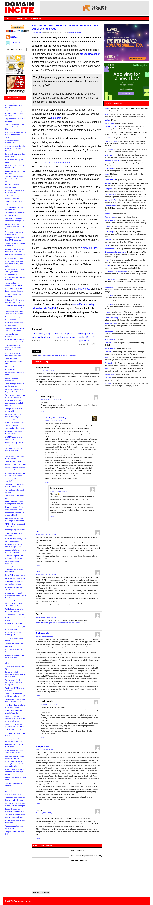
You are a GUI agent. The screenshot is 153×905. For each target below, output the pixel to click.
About (9, 18)
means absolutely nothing (57, 162)
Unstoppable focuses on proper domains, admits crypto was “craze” (13, 603)
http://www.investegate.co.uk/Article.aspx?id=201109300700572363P (61, 623)
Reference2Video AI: (112, 160)
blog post (56, 118)
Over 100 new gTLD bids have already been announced (14, 450)
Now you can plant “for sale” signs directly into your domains (15, 148)
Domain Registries (74, 32)
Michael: (108, 120)
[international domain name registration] (15, 73)
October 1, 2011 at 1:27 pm (53, 420)
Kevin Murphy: (110, 168)
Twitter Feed (15, 43)
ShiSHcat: (108, 155)
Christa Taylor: (110, 279)
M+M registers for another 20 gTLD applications (86, 337)
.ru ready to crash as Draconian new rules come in (14, 226)
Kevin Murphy (36, 32)
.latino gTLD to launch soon (15, 575)
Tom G (39, 531)
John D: (108, 357)
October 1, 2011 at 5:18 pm (49, 704)
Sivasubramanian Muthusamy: (116, 252)
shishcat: (108, 183)
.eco (39, 355)
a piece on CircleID (91, 248)
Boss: (107, 301)
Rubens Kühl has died (13, 794)
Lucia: (107, 245)
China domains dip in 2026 (14, 614)
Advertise (21, 18)
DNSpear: (108, 189)
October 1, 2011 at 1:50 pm (58, 491)
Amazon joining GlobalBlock (15, 530)
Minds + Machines (69, 355)
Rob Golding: (109, 363)
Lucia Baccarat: (110, 126)
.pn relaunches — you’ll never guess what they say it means (15, 595)
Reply (38, 391)
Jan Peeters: (109, 331)
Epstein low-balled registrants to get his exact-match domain (15, 674)
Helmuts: (108, 226)
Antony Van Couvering (55, 417)
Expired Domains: (111, 141)
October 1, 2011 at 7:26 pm (44, 813)
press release (83, 288)
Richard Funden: (111, 323)
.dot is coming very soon (14, 258)
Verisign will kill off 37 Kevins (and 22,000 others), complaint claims (15, 271)
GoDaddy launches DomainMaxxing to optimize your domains (15, 569)
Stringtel (35, 18)
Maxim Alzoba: (110, 287)
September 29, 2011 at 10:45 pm (46, 371)
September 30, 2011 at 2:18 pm (46, 617)
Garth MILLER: (110, 180)
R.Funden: (109, 383)
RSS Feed (14, 37)
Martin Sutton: (110, 123)
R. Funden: (109, 295)
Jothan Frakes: (110, 220)
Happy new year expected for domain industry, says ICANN (14, 772)
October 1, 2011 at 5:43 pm (44, 749)
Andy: (107, 114)
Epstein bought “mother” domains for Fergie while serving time (13, 682)
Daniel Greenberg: (111, 318)
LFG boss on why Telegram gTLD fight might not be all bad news (15, 113)
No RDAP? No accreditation (15, 730)
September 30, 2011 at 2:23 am (46, 534)
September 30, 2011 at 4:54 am (46, 574)
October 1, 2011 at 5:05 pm (44, 636)
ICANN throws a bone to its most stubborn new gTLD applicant (15, 403)
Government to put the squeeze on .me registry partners (13, 347)
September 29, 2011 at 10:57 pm (51, 399)
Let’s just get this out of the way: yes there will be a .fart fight (15, 127)
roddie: (107, 108)
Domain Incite (24, 901)
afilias (44, 355)
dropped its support (90, 54)
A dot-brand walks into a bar (15, 255)
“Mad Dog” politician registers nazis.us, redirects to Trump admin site (15, 718)
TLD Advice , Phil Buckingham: (116, 271)
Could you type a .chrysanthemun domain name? (13, 105)
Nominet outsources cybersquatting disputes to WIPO (14, 361)
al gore (48, 355)
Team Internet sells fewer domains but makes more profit (14, 179)
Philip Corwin (42, 633)
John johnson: (110, 217)
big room (55, 355)
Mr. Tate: (108, 378)
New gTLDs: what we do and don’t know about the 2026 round (15, 134)
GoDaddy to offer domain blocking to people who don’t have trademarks (15, 764)
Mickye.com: (109, 374)
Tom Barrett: (109, 138)
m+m (60, 355)
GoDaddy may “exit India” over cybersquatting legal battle (14, 263)
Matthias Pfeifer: (111, 194)
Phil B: (107, 132)
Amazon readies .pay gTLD (15, 578)
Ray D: (107, 265)
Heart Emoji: (109, 149)
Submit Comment (41, 892)
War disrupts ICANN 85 (13, 623)
